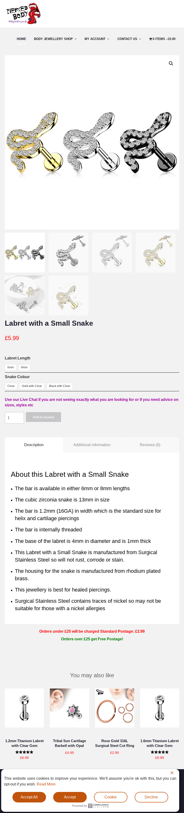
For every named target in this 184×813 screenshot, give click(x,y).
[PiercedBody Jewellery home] (23, 24)
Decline (151, 797)
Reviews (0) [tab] (150, 445)
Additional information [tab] (91, 445)
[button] (171, 63)
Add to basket (43, 417)
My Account (95, 39)
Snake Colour (17, 377)
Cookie (110, 797)
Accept (70, 797)
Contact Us (127, 39)
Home (21, 39)
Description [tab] (34, 445)
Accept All (29, 797)
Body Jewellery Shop (53, 39)
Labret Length (17, 358)
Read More (46, 784)
